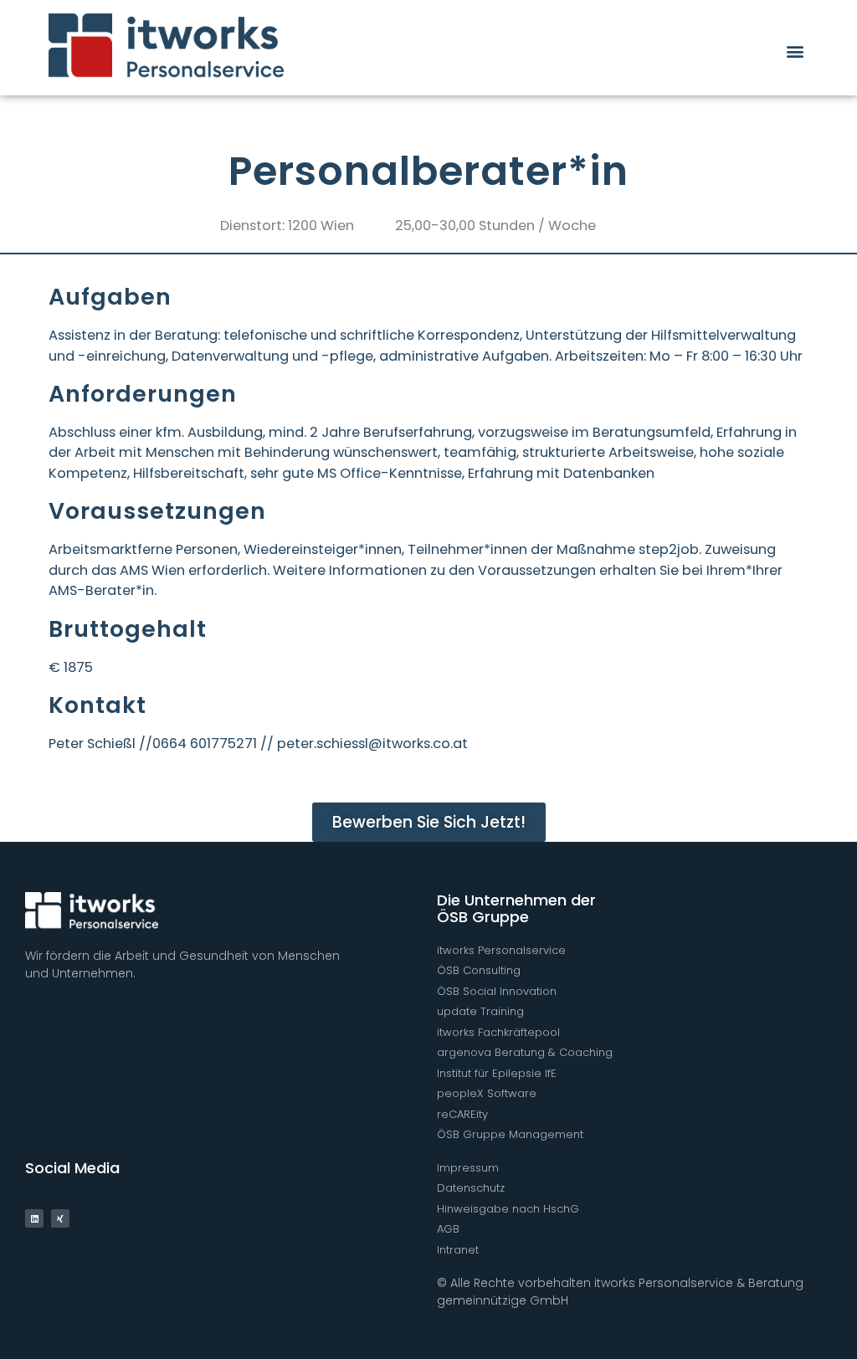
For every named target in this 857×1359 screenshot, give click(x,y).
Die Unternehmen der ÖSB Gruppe (516, 908)
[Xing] (60, 1218)
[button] (794, 50)
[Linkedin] (34, 1218)
